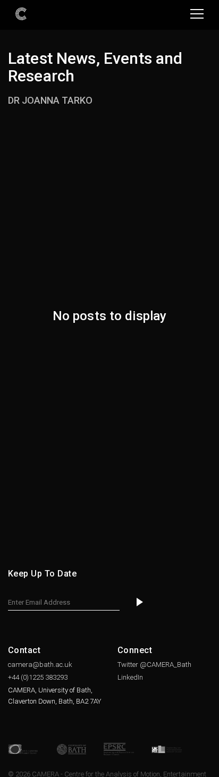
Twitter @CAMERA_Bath (154, 665)
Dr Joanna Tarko (50, 100)
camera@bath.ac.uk (40, 665)
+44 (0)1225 (38, 677)
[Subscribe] (140, 602)
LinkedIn (130, 677)
